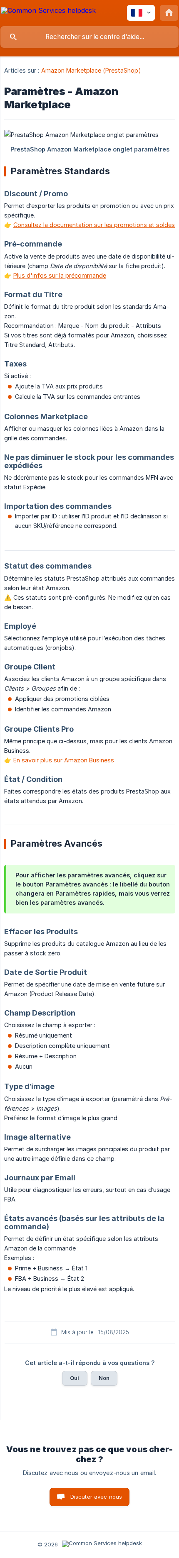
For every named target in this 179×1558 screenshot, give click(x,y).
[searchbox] (89, 37)
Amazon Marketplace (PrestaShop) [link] (91, 70)
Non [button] (104, 1378)
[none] (48, 12)
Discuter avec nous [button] (96, 1496)
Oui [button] (74, 1378)
